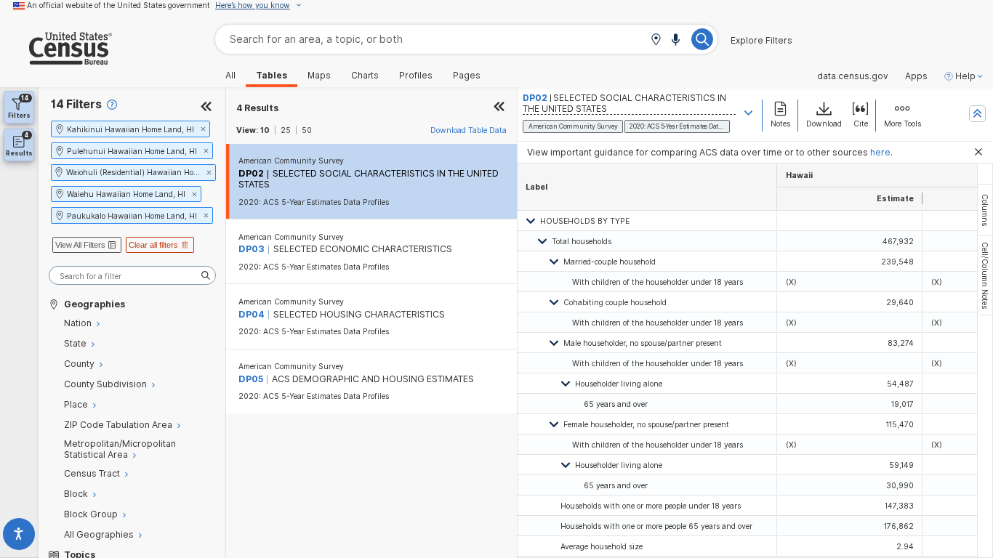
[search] (132, 276)
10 (265, 130)
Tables (271, 75)
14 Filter (76, 104)
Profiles (416, 75)
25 (286, 130)
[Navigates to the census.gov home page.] (56, 59)
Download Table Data (468, 130)
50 (307, 130)
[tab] (985, 210)
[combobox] (466, 39)
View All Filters (80, 244)
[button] (655, 40)
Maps (319, 75)
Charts (365, 75)
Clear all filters (153, 244)
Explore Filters (761, 41)
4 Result (257, 107)
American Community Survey (291, 160)
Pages (467, 75)
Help (965, 76)
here (880, 152)
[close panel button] (499, 107)
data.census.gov (852, 76)
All (230, 75)
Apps (916, 76)
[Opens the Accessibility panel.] (19, 536)
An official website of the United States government (118, 5)
